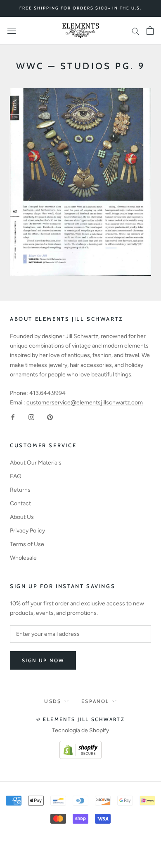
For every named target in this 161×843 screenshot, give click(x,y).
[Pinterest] (50, 416)
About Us (22, 517)
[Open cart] (150, 30)
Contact (20, 503)
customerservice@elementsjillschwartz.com (84, 402)
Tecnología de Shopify (80, 730)
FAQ (15, 476)
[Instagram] (31, 416)
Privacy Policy (27, 530)
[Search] (135, 30)
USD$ (53, 701)
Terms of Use (27, 544)
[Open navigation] (11, 31)
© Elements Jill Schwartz (80, 719)
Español (95, 701)
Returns (20, 489)
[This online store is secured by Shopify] (80, 745)
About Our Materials (36, 462)
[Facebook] (13, 416)
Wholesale (23, 557)
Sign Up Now (43, 660)
